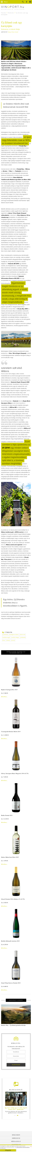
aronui (13, 640)
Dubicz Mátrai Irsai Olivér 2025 (10, 857)
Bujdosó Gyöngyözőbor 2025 (9, 689)
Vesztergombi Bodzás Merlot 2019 (10, 731)
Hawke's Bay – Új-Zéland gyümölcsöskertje (13, 1025)
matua (8, 640)
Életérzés (11, 12)
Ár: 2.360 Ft (4, 693)
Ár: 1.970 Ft (4, 861)
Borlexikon (16, 1135)
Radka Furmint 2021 (7, 815)
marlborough (6, 637)
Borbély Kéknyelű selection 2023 (10, 941)
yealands (23, 637)
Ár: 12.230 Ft (5, 819)
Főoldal (3, 12)
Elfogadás (8, 1150)
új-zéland (5, 634)
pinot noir (22, 634)
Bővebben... (4, 696)
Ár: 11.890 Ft (5, 735)
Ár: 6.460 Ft (4, 986)
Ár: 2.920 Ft (4, 902)
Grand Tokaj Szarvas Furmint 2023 (11, 983)
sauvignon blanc (13, 634)
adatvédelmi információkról (23, 1147)
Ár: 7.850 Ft (4, 777)
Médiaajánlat (16, 1141)
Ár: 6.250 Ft (4, 944)
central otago (15, 637)
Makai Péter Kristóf (13, 32)
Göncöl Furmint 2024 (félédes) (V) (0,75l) (13, 899)
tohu (3, 640)
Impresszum (16, 1138)
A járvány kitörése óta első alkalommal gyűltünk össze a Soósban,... (16, 1110)
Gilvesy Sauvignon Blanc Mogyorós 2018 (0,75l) (14, 773)
